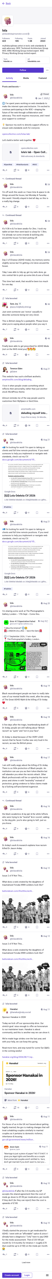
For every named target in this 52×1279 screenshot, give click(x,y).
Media (26, 78)
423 (4, 41)
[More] (48, 170)
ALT (22, 668)
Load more (26, 1262)
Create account (12, 1275)
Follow (23, 70)
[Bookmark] (37, 170)
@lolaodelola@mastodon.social (14, 34)
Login (27, 1275)
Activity (9, 78)
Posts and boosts (10, 86)
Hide (43, 644)
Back (8, 3)
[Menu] (47, 70)
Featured (43, 78)
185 (17, 41)
